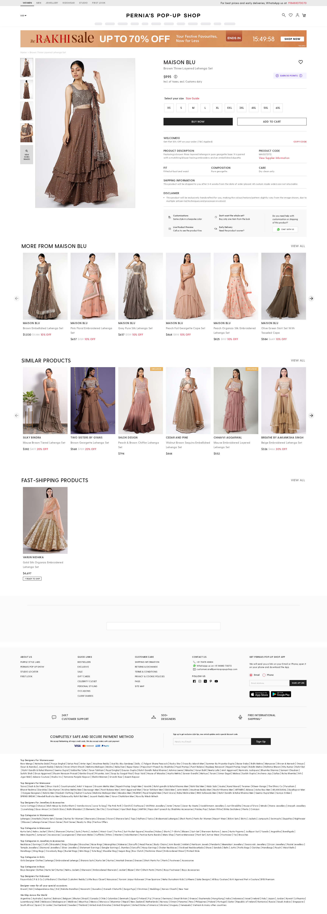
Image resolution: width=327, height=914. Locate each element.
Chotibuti (63, 879)
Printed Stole (193, 851)
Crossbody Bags (54, 851)
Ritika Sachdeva (232, 809)
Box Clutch (137, 851)
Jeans (225, 831)
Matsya (204, 773)
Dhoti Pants (186, 818)
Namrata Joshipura (249, 770)
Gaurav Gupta (129, 770)
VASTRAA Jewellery (155, 805)
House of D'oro (251, 805)
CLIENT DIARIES (85, 696)
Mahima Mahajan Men (104, 793)
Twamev (246, 786)
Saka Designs (203, 879)
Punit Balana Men (110, 789)
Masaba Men (124, 793)
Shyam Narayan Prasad (65, 773)
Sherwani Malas (85, 834)
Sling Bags (38, 851)
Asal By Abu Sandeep (122, 763)
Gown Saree (55, 822)
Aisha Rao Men (262, 789)
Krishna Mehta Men (72, 789)
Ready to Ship (84, 822)
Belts (226, 847)
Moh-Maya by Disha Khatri (61, 805)
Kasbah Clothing (64, 793)
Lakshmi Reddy (77, 879)
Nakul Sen (120, 767)
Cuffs (46, 844)
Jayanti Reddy (46, 767)
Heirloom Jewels (200, 844)
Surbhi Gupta (249, 773)
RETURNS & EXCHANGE (146, 666)
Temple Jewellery (29, 847)
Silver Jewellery (70, 847)
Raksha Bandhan (70, 889)
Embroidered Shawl (174, 851)
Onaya (300, 763)
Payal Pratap (182, 767)
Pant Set (200, 834)
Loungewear (68, 834)
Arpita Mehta (174, 773)
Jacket (122, 870)
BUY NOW (198, 121)
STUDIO (83, 2)
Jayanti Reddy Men (100, 796)
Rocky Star (175, 763)
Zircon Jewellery (276, 844)
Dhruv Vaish (53, 786)
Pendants (215, 844)
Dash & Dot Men (36, 786)
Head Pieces (145, 844)
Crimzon (255, 809)
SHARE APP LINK (298, 683)
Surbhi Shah (26, 773)
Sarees (59, 818)
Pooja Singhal (58, 763)
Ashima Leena (176, 770)
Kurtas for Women (74, 818)
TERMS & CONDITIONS (146, 671)
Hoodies (149, 831)
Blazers (185, 831)
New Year (184, 889)
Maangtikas (110, 844)
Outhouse (138, 805)
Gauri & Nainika (28, 767)
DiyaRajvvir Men (296, 789)
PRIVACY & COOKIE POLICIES (150, 676)
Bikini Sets (233, 818)
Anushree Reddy (101, 763)
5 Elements (89, 809)
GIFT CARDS (84, 676)
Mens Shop (168, 834)
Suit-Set (195, 831)
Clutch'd (127, 805)
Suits (78, 831)
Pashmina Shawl (153, 851)
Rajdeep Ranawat (215, 767)
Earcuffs (133, 844)
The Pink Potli (114, 805)
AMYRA (142, 809)
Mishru (109, 767)
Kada (201, 847)
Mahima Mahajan (95, 767)
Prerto (245, 809)
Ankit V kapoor (85, 786)
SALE (80, 671)
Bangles (73, 844)
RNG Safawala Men (206, 793)
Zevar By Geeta (190, 805)
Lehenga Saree (39, 822)
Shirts (51, 831)
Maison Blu (179, 62)
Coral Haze (112, 809)
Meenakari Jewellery (232, 844)
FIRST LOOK (98, 2)
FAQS (137, 681)
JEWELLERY (52, 2)
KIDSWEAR (69, 2)
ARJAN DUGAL (279, 789)
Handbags (267, 847)
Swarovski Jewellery (255, 844)
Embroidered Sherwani (105, 870)
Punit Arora (169, 793)
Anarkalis (36, 818)
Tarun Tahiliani (96, 770)
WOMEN (27, 2)
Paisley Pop (201, 809)
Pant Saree (69, 822)
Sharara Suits (87, 860)
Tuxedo (265, 831)
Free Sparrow (153, 879)
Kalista (59, 767)
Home (23, 52)
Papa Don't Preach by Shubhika (157, 767)
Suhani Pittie (215, 809)
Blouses (26, 822)
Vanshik (148, 786)
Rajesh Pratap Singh (236, 767)
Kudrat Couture (83, 793)
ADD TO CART (272, 121)
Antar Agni (85, 763)
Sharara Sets (122, 818)
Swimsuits (276, 818)
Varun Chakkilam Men (122, 796)
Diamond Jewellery (50, 847)
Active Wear (213, 834)
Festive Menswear (185, 834)
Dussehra (97, 889)
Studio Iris (56, 777)
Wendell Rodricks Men (48, 796)
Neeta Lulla (213, 770)
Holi (31, 889)
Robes (158, 831)
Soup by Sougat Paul (122, 773)
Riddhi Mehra (255, 767)
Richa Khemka (289, 773)
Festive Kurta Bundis (150, 834)
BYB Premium (267, 879)
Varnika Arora (84, 805)
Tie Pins (118, 831)
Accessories (54, 834)
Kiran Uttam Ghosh (74, 767)
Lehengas (25, 818)
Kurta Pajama (237, 831)
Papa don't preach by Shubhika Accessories (170, 809)
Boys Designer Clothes (31, 870)
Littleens (190, 879)
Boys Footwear (172, 870)
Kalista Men (48, 793)
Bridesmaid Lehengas (167, 818)
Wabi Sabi (211, 786)
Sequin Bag (124, 851)
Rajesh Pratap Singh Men (129, 786)
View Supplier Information (274, 157)
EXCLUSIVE (83, 666)
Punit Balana (197, 767)
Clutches (255, 847)
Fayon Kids (26, 879)
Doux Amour (42, 809)
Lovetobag (28, 809)
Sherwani (60, 831)
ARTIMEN (239, 789)
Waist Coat (106, 831)
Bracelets (55, 844)
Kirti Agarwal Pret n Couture (244, 879)
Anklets (186, 844)
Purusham (289, 786)
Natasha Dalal (42, 763)
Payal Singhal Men (152, 793)
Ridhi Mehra (257, 763)
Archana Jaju (265, 773)
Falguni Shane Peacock (156, 763)
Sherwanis (90, 818)
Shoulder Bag (110, 851)
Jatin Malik (182, 789)
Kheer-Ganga (259, 786)
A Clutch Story (57, 809)
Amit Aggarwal (229, 770)
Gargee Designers (31, 793)
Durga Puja (129, 889)
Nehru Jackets (72, 870)
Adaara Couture (41, 777)
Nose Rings (96, 844)
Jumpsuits (263, 818)
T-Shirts (176, 831)
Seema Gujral (61, 770)
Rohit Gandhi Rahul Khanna (153, 770)
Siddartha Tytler (78, 770)
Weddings (154, 889)
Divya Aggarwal (43, 773)
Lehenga (49, 860)
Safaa (276, 773)
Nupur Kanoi (133, 767)
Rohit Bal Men (197, 786)
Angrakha (276, 831)
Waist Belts (288, 847)
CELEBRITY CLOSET (87, 681)
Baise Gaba (243, 763)
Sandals (218, 847)
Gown (110, 818)
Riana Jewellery (277, 805)
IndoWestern (131, 834)
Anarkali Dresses (124, 860)
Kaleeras (122, 844)
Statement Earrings (90, 847)
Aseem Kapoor (132, 777)
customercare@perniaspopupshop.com (217, 669)
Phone (270, 674)
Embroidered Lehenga (67, 860)
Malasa (236, 773)
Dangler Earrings (110, 847)
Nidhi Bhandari (74, 809)
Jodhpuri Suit (252, 831)
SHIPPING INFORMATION (147, 662)
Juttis (233, 847)
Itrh (300, 773)
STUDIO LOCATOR (29, 671)
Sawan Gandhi (190, 773)
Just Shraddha (233, 805)
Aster (169, 805)
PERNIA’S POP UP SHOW (32, 666)
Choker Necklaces (168, 847)
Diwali (23, 889)
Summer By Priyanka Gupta (220, 763)
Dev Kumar (54, 789)
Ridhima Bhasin (272, 767)
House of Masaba (156, 773)
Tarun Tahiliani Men (153, 789)
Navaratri (85, 889)
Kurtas (70, 831)
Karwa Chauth (169, 889)
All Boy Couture (220, 879)
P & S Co (38, 879)
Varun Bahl (200, 770)
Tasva (23, 786)
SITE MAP (139, 686)
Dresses (101, 818)
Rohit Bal (300, 767)
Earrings (37, 844)
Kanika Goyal (86, 773)
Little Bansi (50, 879)
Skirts (243, 818)
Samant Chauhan (289, 770)
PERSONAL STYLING (87, 686)
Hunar (177, 805)
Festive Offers (100, 822)
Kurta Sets (48, 818)
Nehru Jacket (39, 831)
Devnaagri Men (91, 789)
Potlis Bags (243, 847)
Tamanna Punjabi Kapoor (77, 777)
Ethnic (109, 834)
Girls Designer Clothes (31, 860)
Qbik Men (170, 789)
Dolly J (138, 763)
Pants (85, 831)
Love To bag (99, 805)
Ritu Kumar (288, 767)
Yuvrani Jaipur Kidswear (131, 879)
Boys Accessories (190, 870)
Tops (133, 818)
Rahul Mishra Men (186, 793)
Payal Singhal (113, 770)
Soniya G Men (283, 793)
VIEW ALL (298, 246)
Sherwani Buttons (210, 831)
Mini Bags (84, 851)
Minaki (264, 805)
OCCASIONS (84, 691)
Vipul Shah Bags (128, 809)
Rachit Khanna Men (223, 789)
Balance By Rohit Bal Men (75, 796)
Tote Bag (96, 851)
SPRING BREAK (27, 796)
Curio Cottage (27, 805)
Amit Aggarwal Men (131, 789)
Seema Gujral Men (264, 793)
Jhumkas (125, 847)
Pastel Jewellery (295, 844)
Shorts (167, 831)
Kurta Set (101, 860)
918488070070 (297, 3)
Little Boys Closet (96, 879)
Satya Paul (72, 763)
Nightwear (299, 818)
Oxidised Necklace (188, 847)
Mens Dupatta (27, 834)
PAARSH (137, 793)
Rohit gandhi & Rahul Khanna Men (171, 786)
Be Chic (101, 809)
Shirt (138, 870)
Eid (57, 889)
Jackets (252, 818)
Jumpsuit (41, 834)
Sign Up (261, 741)
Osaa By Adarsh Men (193, 763)
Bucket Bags (71, 851)
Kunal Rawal (233, 786)
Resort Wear (219, 818)
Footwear (226, 834)
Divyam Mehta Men (104, 786)
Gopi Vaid (140, 773)
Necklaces (25, 844)
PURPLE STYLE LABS (30, 662)
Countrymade (68, 786)
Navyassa (112, 879)
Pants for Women (202, 818)
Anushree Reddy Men (200, 789)
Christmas (142, 889)
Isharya (41, 805)
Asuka (222, 786)
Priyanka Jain (102, 773)
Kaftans (142, 818)
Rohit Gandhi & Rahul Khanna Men (236, 793)
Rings (65, 844)
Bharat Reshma (28, 789)
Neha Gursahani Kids (173, 879)
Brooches (243, 834)
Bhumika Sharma (270, 770)
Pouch (278, 847)
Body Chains (160, 844)
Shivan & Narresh (286, 763)
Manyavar (270, 763)
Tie (235, 834)
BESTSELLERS (84, 662)
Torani (213, 773)
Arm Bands (174, 844)
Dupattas (288, 818)
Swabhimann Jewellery (212, 805)
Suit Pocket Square (133, 831)
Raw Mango (26, 763)
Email (257, 674)
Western (118, 834)
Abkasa (249, 789)
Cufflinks (99, 834)
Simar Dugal (224, 773)
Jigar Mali (25, 777)
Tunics (150, 818)
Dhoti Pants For (152, 860)
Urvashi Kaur (116, 777)
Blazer (131, 870)
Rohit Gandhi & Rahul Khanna (37, 770)
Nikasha (189, 770)
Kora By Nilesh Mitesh (147, 796)
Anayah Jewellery (296, 805)
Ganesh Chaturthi (113, 889)
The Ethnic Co (275, 786)
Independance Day (44, 889)
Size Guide (192, 98)
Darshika (42, 789)
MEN (38, 2)
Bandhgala (288, 831)
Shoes (209, 847)
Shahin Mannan (100, 777)
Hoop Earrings (149, 847)
